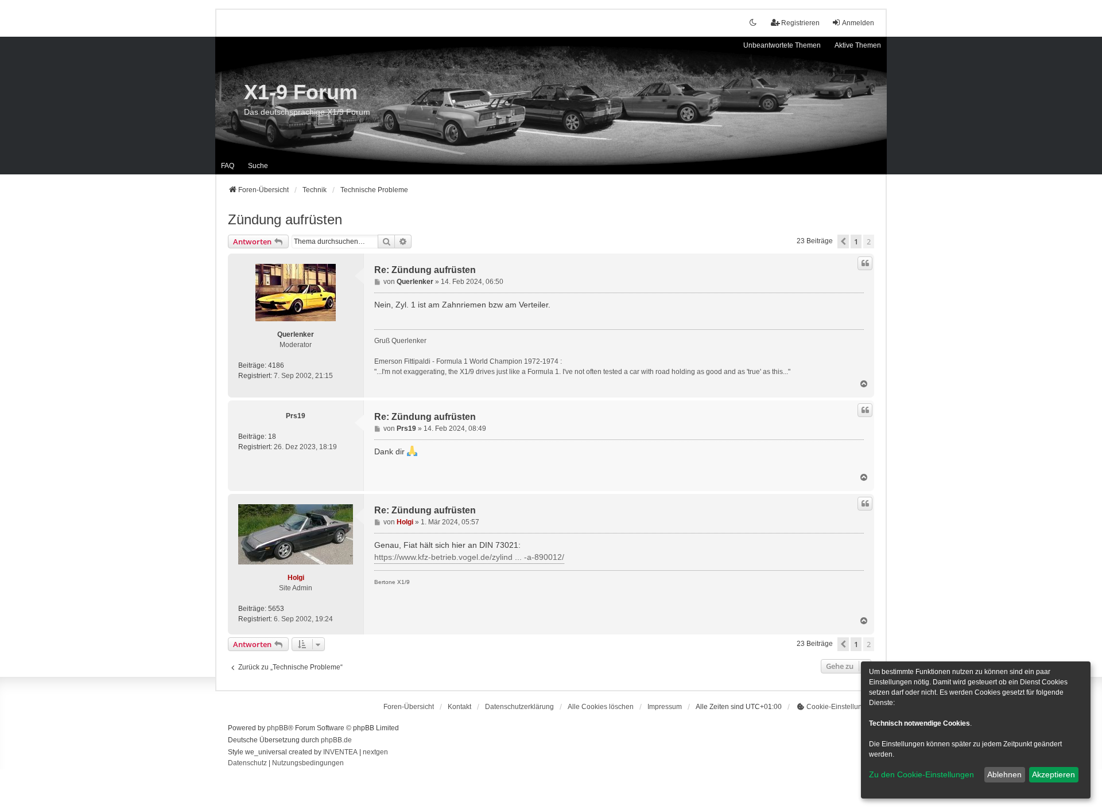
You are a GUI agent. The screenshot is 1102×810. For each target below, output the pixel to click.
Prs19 (295, 416)
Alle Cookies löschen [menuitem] (601, 707)
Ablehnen (1004, 774)
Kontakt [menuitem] (459, 707)
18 (272, 437)
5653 (276, 609)
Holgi (296, 578)
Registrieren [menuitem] (800, 23)
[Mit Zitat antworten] (864, 263)
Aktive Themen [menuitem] (858, 45)
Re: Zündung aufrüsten (425, 270)
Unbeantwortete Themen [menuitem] (782, 45)
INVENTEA (340, 752)
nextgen (375, 752)
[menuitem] (519, 707)
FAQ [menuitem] (227, 166)
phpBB (277, 728)
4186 (276, 365)
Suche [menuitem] (258, 166)
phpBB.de (336, 740)
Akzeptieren (1053, 774)
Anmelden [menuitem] (858, 23)
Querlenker (295, 334)
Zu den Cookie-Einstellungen (921, 774)
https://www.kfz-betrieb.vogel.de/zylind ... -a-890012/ (469, 557)
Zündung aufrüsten (285, 219)
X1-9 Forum (301, 92)
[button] (843, 241)
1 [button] (856, 241)
